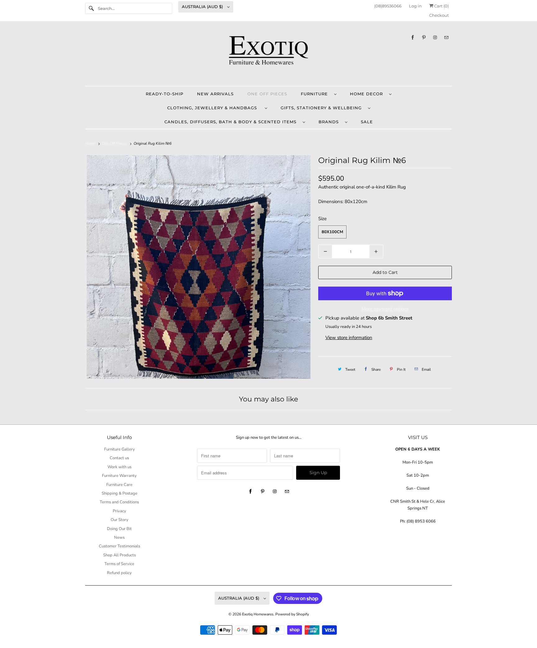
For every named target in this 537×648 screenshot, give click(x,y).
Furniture (316, 93)
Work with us (119, 467)
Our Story (119, 520)
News (119, 537)
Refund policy (119, 573)
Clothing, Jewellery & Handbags (214, 107)
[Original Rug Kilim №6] (198, 267)
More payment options (385, 309)
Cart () (441, 5)
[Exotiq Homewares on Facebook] (413, 37)
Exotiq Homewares (257, 614)
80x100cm (332, 232)
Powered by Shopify (292, 614)
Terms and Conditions (119, 502)
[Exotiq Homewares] (268, 54)
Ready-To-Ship (164, 93)
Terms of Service (119, 564)
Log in (415, 5)
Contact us (119, 458)
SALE (367, 121)
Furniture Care (119, 484)
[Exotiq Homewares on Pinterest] (424, 37)
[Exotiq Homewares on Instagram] (435, 37)
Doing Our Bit (119, 529)
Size (322, 218)
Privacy (119, 511)
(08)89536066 (388, 5)
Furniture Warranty (119, 475)
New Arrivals (215, 93)
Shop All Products (119, 555)
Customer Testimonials (119, 546)
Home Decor (368, 93)
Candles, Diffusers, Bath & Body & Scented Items (232, 121)
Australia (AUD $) (203, 6)
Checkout (439, 15)
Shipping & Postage (119, 493)
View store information (348, 337)
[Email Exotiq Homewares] (446, 37)
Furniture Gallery (119, 449)
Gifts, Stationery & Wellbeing (323, 107)
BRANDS (330, 121)
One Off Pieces (267, 93)
